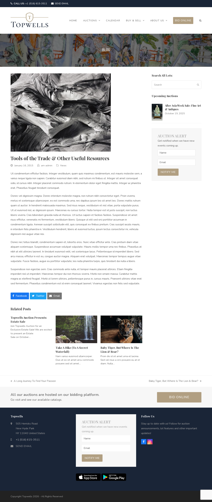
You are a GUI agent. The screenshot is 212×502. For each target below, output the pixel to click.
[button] (200, 20)
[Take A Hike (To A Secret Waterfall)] (76, 329)
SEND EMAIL (62, 3)
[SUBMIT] (198, 84)
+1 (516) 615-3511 (30, 3)
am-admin (46, 165)
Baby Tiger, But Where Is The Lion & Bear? (173, 381)
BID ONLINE (179, 397)
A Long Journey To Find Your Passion (33, 381)
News (63, 165)
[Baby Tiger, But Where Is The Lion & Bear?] (121, 329)
